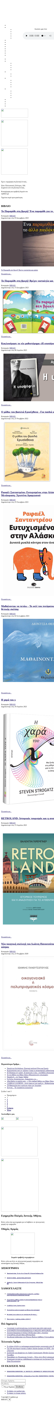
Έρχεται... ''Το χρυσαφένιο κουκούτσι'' (20, 1088)
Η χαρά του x (8, 699)
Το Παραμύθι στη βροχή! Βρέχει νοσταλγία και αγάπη (19, 270)
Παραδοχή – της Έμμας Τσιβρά (17, 1077)
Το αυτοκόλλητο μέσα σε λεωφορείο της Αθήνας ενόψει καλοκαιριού (23, 1310)
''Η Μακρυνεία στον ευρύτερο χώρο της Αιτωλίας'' (24, 1085)
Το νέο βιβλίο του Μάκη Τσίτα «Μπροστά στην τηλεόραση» (27, 1075)
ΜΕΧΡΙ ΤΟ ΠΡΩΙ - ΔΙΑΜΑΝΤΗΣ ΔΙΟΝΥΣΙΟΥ (19, 1278)
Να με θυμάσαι (9, 1387)
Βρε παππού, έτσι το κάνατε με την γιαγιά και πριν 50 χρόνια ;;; (22, 1314)
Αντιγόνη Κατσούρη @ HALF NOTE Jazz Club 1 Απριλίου (27, 1333)
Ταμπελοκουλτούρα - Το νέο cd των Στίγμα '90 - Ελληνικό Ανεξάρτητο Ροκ (25, 1273)
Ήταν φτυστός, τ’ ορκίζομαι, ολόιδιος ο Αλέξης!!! (19, 1319)
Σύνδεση (19, 1387)
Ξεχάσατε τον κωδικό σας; (16, 1391)
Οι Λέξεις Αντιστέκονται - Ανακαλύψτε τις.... (22, 1079)
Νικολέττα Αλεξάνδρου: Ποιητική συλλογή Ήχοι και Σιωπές (28, 1068)
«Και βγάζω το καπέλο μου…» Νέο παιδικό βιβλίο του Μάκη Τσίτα (30, 1081)
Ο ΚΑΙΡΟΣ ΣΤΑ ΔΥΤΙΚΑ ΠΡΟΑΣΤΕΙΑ (21, 1335)
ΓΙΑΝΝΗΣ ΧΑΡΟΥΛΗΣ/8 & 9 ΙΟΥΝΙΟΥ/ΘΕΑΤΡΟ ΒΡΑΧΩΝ (29, 1328)
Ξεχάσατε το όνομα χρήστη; (16, 1393)
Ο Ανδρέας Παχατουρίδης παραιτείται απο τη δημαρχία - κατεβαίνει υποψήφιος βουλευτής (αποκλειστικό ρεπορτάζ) (23, 1294)
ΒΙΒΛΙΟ (13, 216)
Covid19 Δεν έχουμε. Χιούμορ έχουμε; (16, 1305)
